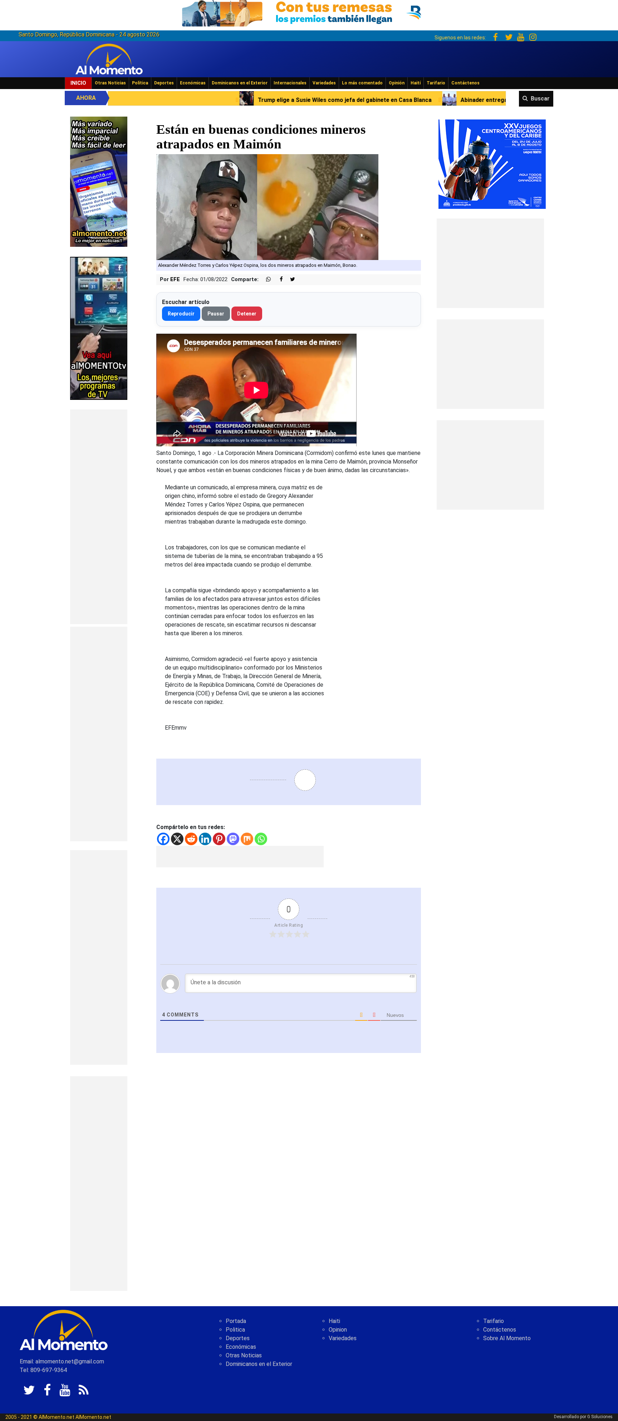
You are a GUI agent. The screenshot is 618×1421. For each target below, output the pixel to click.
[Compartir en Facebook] (277, 279)
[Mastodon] (233, 839)
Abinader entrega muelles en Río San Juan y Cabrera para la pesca (427, 100)
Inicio (78, 83)
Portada (236, 1321)
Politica (235, 1329)
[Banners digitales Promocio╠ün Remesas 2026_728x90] (309, 12)
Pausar (215, 314)
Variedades (324, 82)
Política (140, 82)
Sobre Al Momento (507, 1338)
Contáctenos (465, 82)
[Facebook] (163, 839)
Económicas (193, 82)
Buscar (540, 98)
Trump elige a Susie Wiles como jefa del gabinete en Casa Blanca (222, 100)
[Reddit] (191, 839)
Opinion (338, 1329)
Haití (416, 82)
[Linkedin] (205, 839)
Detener (246, 314)
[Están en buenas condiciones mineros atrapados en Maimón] (267, 207)
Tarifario (436, 82)
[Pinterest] (219, 839)
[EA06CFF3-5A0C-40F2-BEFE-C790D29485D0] (98, 327)
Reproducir (181, 314)
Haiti (334, 1321)
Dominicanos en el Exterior (240, 82)
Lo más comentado (362, 82)
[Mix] (247, 839)
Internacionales (290, 82)
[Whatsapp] (261, 839)
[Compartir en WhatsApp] (265, 279)
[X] (177, 839)
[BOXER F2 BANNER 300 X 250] (492, 163)
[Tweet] (289, 279)
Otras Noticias (110, 82)
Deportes (164, 82)
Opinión (396, 82)
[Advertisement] (98, 517)
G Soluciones (600, 1416)
